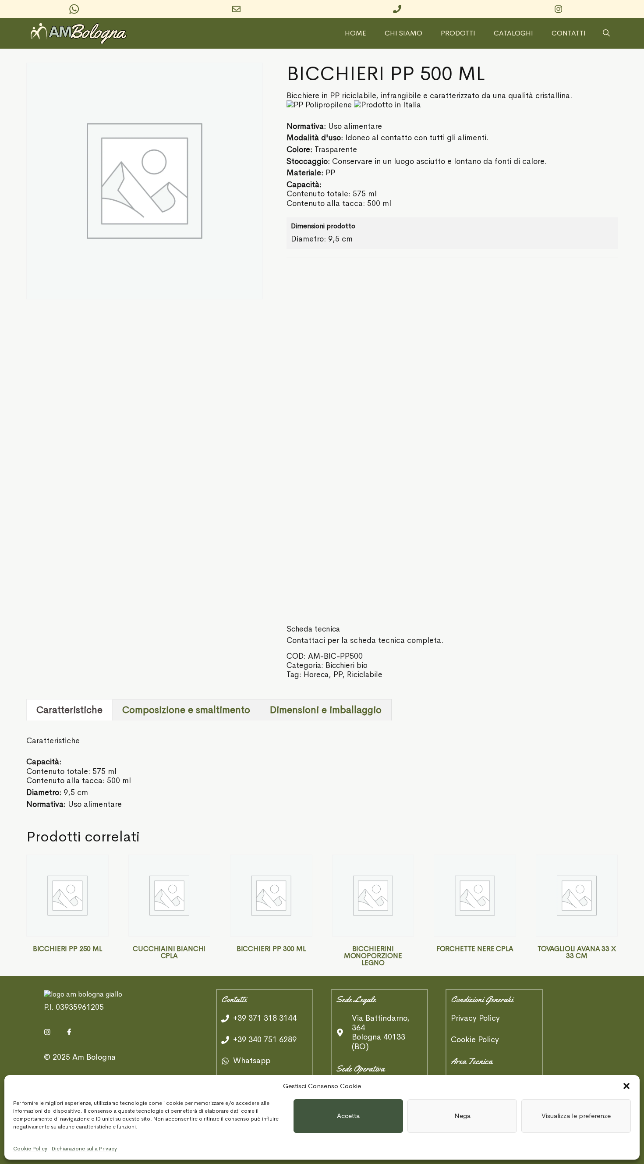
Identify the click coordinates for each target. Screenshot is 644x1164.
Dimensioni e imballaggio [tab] (326, 710)
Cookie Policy (30, 1148)
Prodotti (458, 33)
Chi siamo (403, 33)
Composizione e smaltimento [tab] (186, 710)
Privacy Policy (475, 1018)
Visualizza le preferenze (576, 1115)
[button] (626, 1086)
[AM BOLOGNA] (81, 33)
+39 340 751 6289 (265, 1039)
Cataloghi (513, 33)
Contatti (569, 33)
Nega (462, 1115)
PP (337, 674)
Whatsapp (251, 1060)
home (355, 33)
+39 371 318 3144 (265, 1018)
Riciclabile (364, 674)
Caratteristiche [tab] (69, 710)
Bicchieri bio (347, 665)
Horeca (316, 674)
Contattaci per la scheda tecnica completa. (365, 640)
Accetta (348, 1115)
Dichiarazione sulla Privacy (84, 1148)
